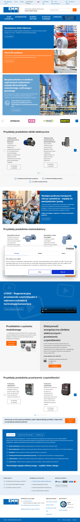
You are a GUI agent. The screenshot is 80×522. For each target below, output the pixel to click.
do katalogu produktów (14, 167)
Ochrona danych (66, 520)
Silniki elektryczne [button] (9, 18)
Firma (16, 1)
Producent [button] (57, 17)
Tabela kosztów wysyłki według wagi (41, 481)
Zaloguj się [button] (45, 2)
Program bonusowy (51, 508)
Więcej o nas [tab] (39, 435)
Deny (39, 272)
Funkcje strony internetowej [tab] (25, 435)
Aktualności (49, 514)
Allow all (62, 272)
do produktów (16, 110)
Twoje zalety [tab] (11, 435)
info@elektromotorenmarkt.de (31, 505)
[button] (39, 1)
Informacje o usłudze (51, 501)
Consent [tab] (16, 253)
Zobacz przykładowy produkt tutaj (14, 309)
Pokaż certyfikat (63, 510)
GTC (59, 520)
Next (76, 121)
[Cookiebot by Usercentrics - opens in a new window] (67, 249)
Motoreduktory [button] (20, 17)
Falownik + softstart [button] (33, 18)
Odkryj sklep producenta (11, 343)
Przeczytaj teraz (70, 420)
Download (55, 366)
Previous (2, 121)
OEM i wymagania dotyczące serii (69, 18)
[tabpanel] (21, 153)
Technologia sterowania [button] (46, 18)
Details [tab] (40, 253)
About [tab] (63, 253)
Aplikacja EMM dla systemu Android (30, 509)
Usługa (22, 1)
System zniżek (50, 505)
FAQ (47, 511)
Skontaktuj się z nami (8, 2)
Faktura (58, 485)
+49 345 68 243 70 (27, 501)
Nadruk (75, 520)
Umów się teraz (9, 61)
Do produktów (9, 36)
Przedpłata (64, 485)
